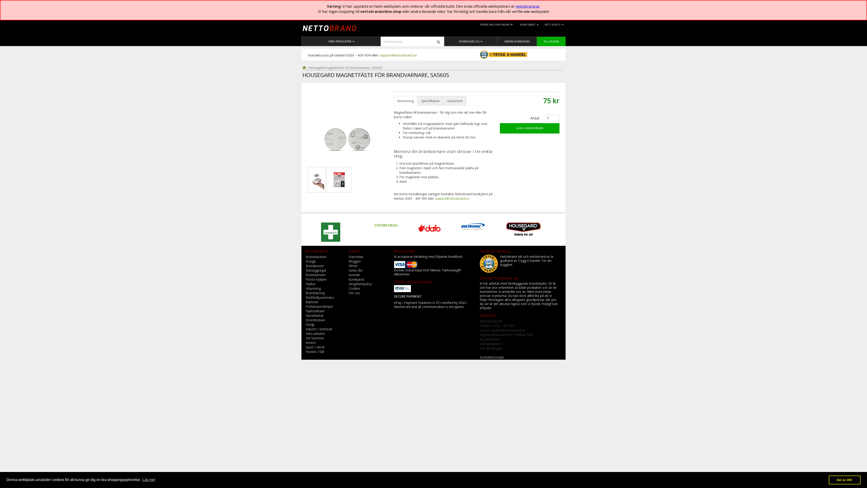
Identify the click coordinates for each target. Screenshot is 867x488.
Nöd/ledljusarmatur (320, 297)
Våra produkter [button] (340, 41)
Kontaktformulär (492, 357)
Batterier (312, 302)
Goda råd (355, 270)
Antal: (535, 118)
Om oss (354, 293)
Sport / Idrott (315, 347)
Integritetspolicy (360, 284)
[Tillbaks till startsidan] (304, 68)
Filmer (353, 266)
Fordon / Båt (315, 352)
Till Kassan (551, 41)
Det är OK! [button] (845, 480)
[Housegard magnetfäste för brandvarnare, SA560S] (347, 128)
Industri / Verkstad (319, 329)
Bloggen (355, 261)
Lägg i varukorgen (529, 128)
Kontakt (354, 275)
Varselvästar (315, 315)
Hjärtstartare (315, 311)
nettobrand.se (527, 6)
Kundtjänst (356, 279)
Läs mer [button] (148, 480)
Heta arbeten (315, 333)
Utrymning (313, 288)
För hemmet (315, 338)
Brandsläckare (316, 257)
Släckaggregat (316, 270)
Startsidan (356, 257)
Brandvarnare (316, 275)
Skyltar (310, 284)
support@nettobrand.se (398, 55)
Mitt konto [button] (553, 24)
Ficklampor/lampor (319, 306)
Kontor (311, 342)
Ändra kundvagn (516, 41)
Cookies (354, 288)
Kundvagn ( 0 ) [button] (469, 41)
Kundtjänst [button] (528, 24)
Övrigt (310, 324)
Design (311, 261)
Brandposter (315, 266)
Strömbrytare (315, 320)
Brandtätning (315, 293)
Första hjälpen (316, 279)
